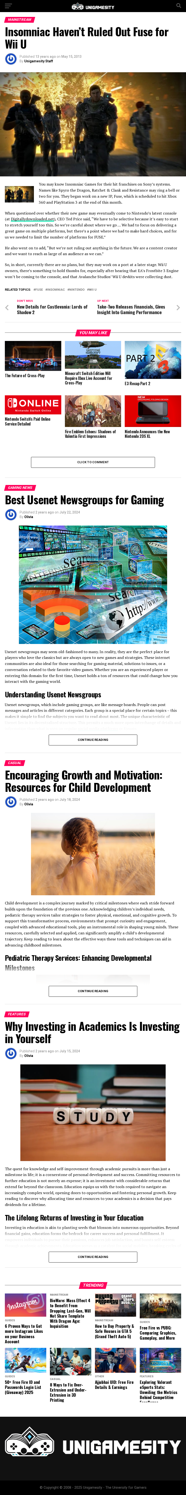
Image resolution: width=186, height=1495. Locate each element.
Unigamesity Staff (38, 61)
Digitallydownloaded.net (32, 219)
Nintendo (77, 289)
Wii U (93, 289)
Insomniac (56, 289)
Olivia (28, 517)
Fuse (39, 289)
